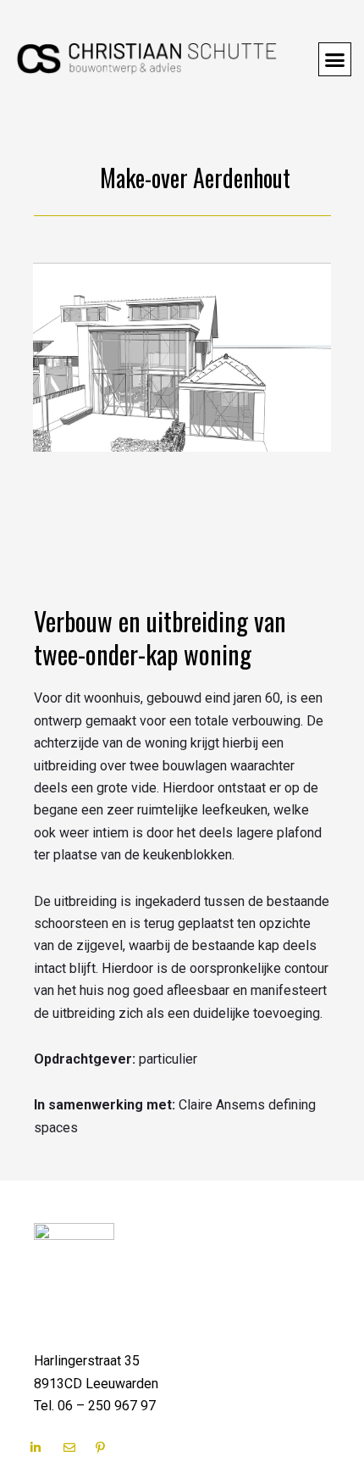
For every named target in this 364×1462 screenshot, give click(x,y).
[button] (335, 59)
